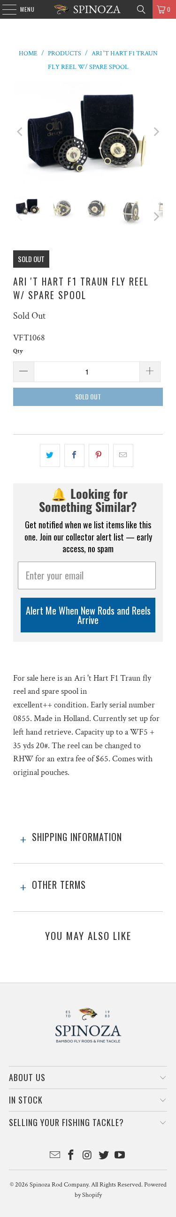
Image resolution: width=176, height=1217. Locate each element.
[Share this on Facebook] (74, 455)
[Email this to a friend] (123, 455)
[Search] (141, 9)
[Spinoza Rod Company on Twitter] (104, 1156)
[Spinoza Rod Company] (88, 9)
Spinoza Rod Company (59, 1184)
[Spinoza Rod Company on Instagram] (88, 1156)
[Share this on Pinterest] (99, 455)
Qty (18, 351)
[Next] (155, 132)
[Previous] (20, 132)
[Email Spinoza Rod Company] (55, 1156)
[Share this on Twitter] (50, 455)
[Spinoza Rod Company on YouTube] (120, 1156)
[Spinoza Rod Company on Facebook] (71, 1156)
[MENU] (4, 9)
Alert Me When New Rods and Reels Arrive (88, 615)
